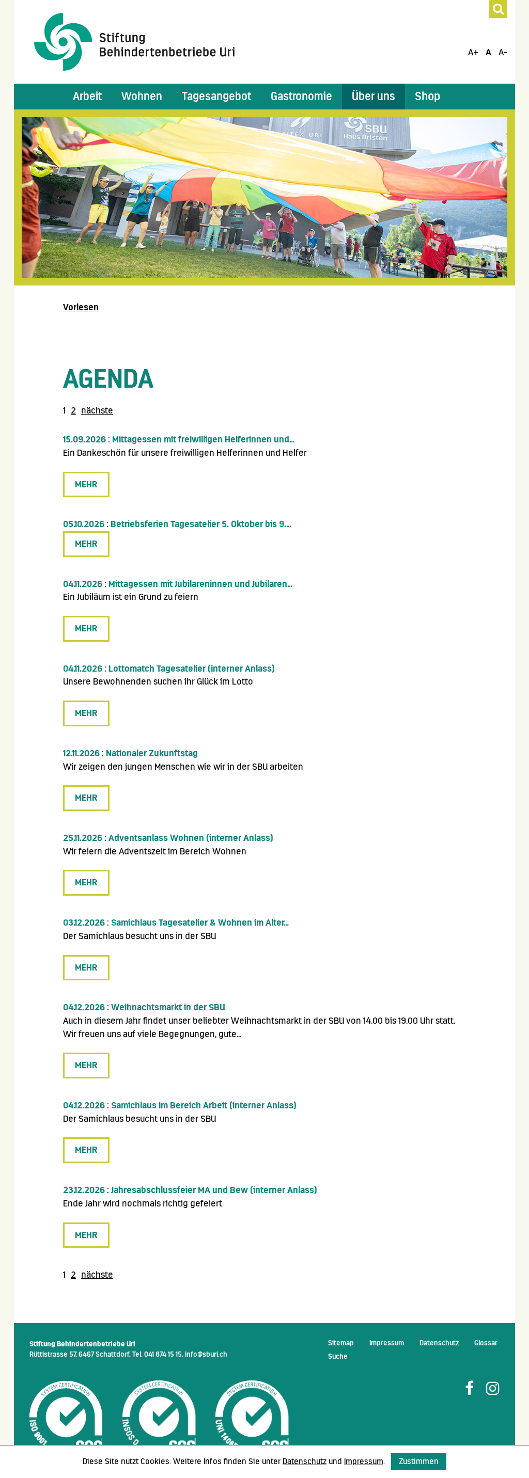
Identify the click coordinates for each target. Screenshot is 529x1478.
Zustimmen (419, 1461)
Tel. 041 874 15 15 (157, 1354)
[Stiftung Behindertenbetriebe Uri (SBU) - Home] (134, 41)
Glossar (485, 1342)
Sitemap (341, 1342)
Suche (338, 1356)
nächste (97, 410)
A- (503, 52)
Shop (427, 96)
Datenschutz (439, 1342)
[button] (87, 96)
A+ (473, 52)
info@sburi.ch (206, 1354)
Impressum (386, 1342)
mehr (86, 484)
